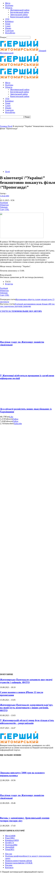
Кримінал (9, 21)
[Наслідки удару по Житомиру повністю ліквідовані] (15, 337)
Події (10, 126)
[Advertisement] (27, 149)
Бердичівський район (19, 12)
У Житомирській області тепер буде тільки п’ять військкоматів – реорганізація (27, 721)
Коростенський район (19, 17)
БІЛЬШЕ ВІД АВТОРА (31, 311)
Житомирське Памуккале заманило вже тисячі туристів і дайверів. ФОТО (26, 681)
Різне (10, 838)
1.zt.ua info (4, 196)
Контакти (9, 867)
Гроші (7, 24)
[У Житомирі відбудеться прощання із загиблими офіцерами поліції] (15, 370)
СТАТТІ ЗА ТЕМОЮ (10, 311)
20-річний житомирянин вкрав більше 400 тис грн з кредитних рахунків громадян (27, 305)
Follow (15, 419)
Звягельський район (19, 14)
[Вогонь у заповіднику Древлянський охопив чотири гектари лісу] (6, 813)
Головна (3, 126)
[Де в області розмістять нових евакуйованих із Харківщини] (15, 404)
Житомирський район (19, 10)
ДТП (7, 19)
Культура (9, 284)
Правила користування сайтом (18, 861)
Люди (9, 847)
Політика (9, 5)
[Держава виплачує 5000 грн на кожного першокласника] (6, 768)
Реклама (8, 865)
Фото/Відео (10, 33)
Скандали (9, 30)
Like (11, 417)
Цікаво (8, 28)
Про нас (8, 854)
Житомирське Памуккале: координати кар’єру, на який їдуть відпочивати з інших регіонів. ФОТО (26, 708)
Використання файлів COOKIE (18, 863)
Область (8, 8)
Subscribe (18, 423)
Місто (7, 3)
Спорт (8, 26)
